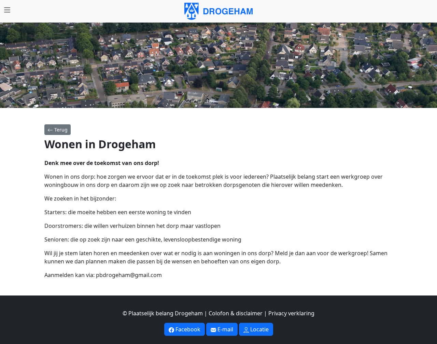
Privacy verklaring (291, 313)
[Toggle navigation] (7, 10)
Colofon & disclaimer (236, 313)
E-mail (224, 329)
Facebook (187, 329)
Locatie (259, 329)
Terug (60, 129)
